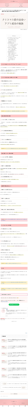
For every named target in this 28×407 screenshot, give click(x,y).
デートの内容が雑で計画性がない (13, 45)
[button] (25, 213)
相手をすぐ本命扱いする (12, 59)
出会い (21, 318)
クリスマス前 (14, 318)
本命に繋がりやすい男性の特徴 (12, 47)
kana (7, 309)
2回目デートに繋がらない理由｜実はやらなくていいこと (13, 263)
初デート (24, 318)
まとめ (9, 60)
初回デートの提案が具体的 (12, 49)
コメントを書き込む (14, 393)
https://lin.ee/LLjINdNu (5, 301)
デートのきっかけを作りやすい (12, 40)
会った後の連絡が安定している (12, 50)
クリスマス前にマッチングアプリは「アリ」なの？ (14, 37)
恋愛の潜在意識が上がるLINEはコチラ (14, 304)
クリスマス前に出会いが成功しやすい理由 (13, 38)
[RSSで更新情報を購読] (7, 315)
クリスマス (7, 318)
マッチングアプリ (3, 318)
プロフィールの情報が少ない (12, 46)
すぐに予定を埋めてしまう (12, 58)
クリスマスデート (10, 318)
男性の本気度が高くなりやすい (12, 39)
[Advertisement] (14, 32)
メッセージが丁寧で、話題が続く (13, 48)
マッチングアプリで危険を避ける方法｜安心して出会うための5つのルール (15, 148)
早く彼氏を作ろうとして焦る (12, 57)
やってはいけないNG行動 (11, 56)
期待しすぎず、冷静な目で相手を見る (13, 55)
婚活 (4, 319)
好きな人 (2, 319)
